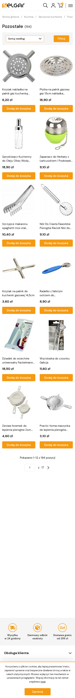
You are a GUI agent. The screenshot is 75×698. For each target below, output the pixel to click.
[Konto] (53, 5)
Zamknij (37, 692)
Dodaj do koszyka (19, 108)
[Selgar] (13, 5)
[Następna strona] (48, 467)
